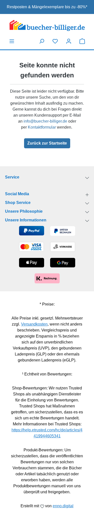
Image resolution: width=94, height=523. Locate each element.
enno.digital (63, 506)
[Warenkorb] (82, 41)
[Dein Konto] (68, 41)
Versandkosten (34, 324)
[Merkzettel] (55, 41)
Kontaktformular (42, 127)
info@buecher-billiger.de (45, 121)
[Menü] (12, 41)
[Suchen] (41, 41)
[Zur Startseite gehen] (47, 25)
